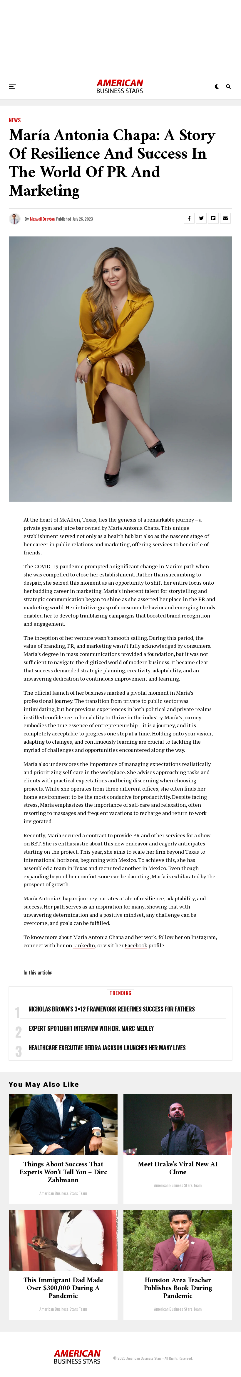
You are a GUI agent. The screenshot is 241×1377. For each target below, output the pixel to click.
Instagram (203, 936)
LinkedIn (84, 945)
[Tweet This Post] (201, 218)
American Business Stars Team (63, 1193)
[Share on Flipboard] (213, 218)
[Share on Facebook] (189, 218)
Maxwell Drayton (42, 219)
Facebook (136, 945)
